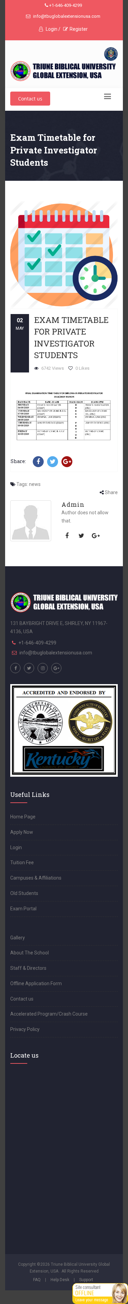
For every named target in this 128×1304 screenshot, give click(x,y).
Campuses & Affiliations (35, 878)
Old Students (24, 893)
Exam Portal (23, 908)
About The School (29, 952)
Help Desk (60, 1279)
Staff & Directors (28, 968)
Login (16, 847)
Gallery (17, 937)
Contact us (30, 98)
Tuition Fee (22, 862)
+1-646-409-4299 (65, 5)
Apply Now (21, 832)
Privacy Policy (25, 1029)
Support (86, 1279)
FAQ (37, 1279)
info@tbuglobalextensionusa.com (66, 16)
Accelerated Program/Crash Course (49, 1014)
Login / (52, 29)
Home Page (22, 816)
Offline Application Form (36, 983)
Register (79, 29)
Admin (73, 504)
